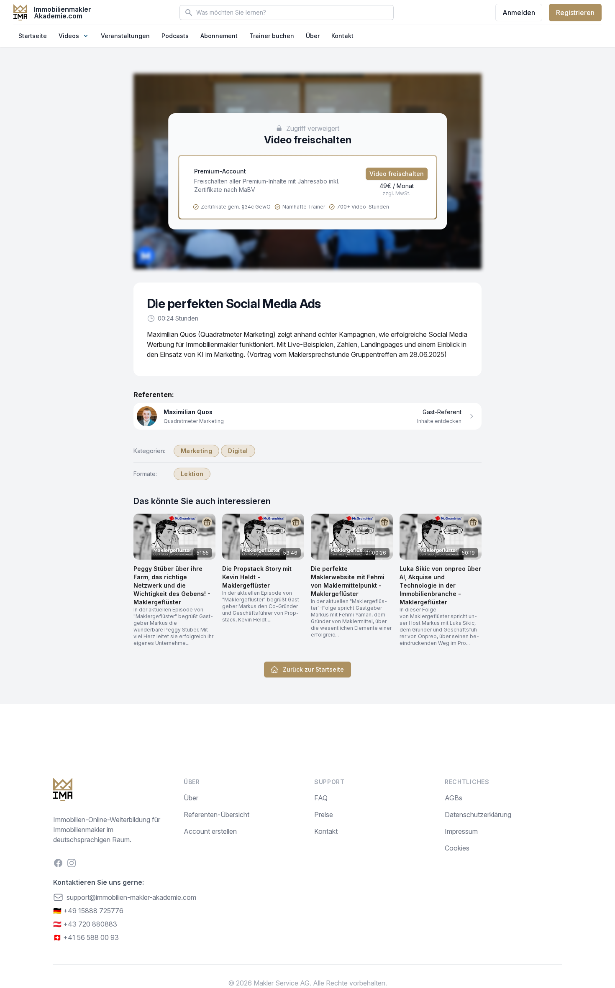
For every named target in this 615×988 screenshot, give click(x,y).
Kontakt (342, 35)
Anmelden (518, 12)
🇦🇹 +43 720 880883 (85, 924)
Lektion (192, 473)
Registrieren (575, 12)
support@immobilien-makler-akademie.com (131, 897)
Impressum (461, 831)
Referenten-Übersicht (216, 814)
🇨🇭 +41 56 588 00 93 (86, 937)
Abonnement (219, 35)
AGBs (453, 798)
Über (313, 35)
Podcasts (175, 35)
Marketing (196, 450)
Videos (69, 35)
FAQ (321, 798)
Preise (323, 814)
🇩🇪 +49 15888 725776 (88, 911)
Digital (238, 450)
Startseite (32, 35)
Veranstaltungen (125, 35)
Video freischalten (396, 173)
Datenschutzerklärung (478, 814)
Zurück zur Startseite (313, 669)
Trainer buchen (271, 35)
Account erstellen (210, 831)
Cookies (457, 848)
